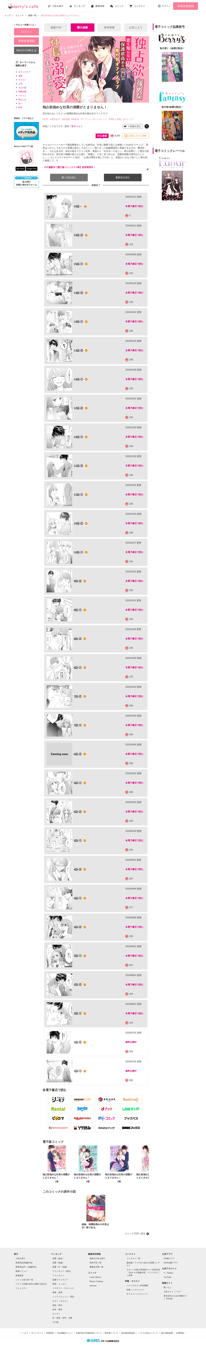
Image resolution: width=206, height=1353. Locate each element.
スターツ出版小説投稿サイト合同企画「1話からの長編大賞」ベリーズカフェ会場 (143, 1272)
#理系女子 (55, 119)
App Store (20, 169)
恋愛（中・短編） (60, 1267)
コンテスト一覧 (133, 1258)
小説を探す (57, 6)
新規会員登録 (185, 6)
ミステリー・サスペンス (63, 1288)
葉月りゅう (77, 126)
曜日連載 (82, 27)
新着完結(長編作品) (24, 1263)
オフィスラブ (24, 72)
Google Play (32, 169)
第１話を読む (69, 177)
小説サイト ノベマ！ (173, 1292)
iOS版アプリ (169, 1258)
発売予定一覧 (95, 1263)
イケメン (22, 95)
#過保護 (66, 119)
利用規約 (50, 1333)
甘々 (20, 103)
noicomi (93, 1285)
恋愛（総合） (58, 1258)
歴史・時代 (57, 1305)
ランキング (79, 6)
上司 (20, 84)
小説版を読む (134, 126)
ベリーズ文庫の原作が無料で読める (31, 1284)
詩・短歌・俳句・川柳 (62, 1318)
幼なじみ (22, 99)
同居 (20, 107)
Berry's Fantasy (96, 1281)
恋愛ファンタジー (60, 1280)
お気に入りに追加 (137, 135)
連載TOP (56, 27)
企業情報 (180, 1333)
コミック (119, 6)
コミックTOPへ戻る (135, 1233)
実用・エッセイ (59, 1284)
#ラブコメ (86, 119)
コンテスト (139, 6)
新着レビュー (21, 1271)
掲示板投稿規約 (128, 1333)
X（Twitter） (169, 1273)
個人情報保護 (167, 1333)
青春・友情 (57, 1292)
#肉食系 (75, 119)
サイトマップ (37, 1333)
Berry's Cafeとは (26, 50)
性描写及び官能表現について (88, 1333)
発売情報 (109, 27)
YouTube (167, 1277)
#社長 (45, 119)
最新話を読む (123, 177)
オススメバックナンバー (137, 1294)
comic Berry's (95, 1277)
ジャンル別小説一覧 (24, 1280)
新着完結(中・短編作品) (26, 1267)
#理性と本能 (115, 119)
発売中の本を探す (97, 1258)
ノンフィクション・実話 (63, 1296)
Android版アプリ (171, 1263)
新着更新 (19, 1275)
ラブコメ (22, 80)
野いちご (167, 1287)
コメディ (56, 1314)
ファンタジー (58, 1275)
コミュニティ (21, 1288)
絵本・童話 (57, 1309)
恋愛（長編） (58, 1263)
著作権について (111, 1333)
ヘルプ (25, 1333)
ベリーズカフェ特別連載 (137, 1285)
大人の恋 (22, 87)
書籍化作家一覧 (96, 1267)
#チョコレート (99, 119)
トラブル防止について (148, 1333)
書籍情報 (99, 6)
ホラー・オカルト (60, 1301)
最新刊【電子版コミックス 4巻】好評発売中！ (72, 167)
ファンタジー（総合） (62, 1271)
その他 (55, 1322)
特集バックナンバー (135, 1290)
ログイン (166, 6)
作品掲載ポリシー (65, 1333)
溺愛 (20, 76)
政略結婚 (22, 91)
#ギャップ (128, 119)
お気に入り (136, 27)
